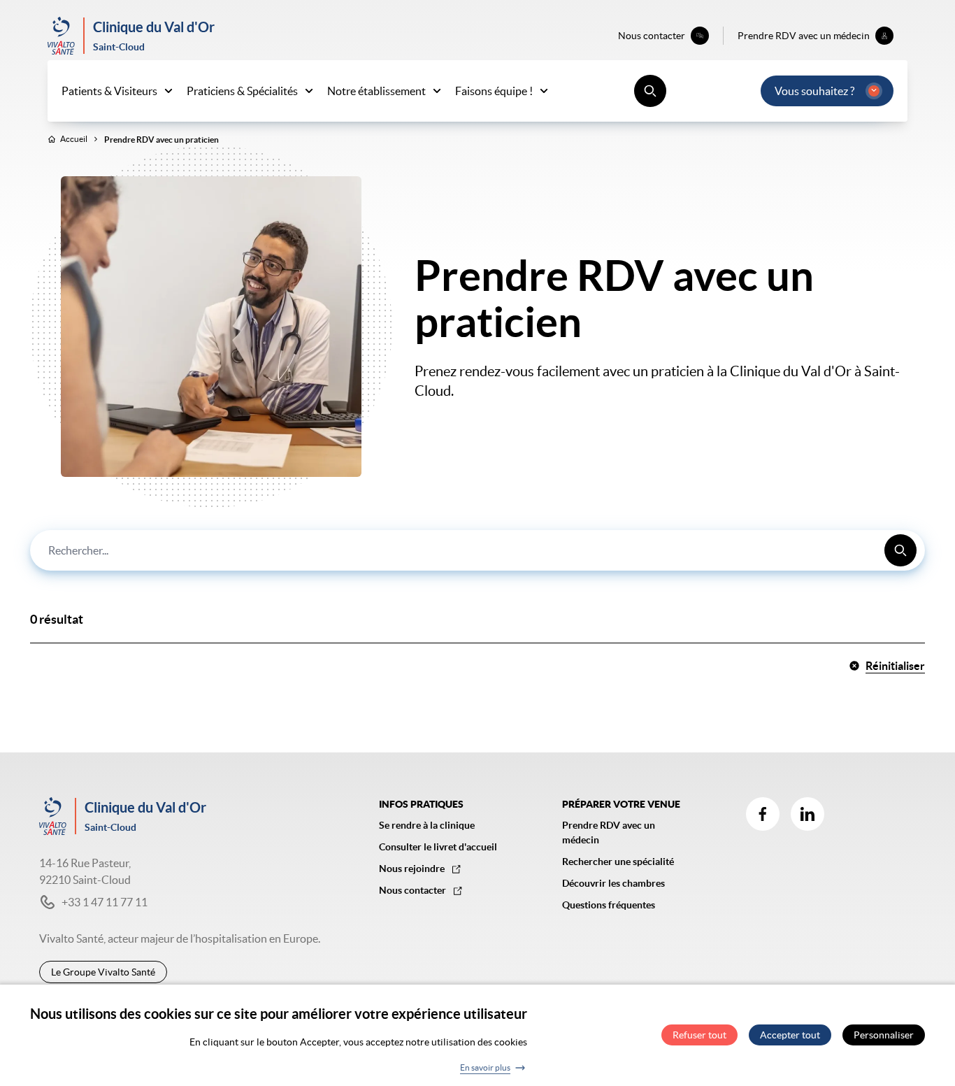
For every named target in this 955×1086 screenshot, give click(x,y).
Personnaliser (884, 1035)
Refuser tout (699, 1035)
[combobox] (477, 550)
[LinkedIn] (807, 814)
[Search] (900, 550)
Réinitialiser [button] (895, 665)
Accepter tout (790, 1035)
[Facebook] (763, 814)
